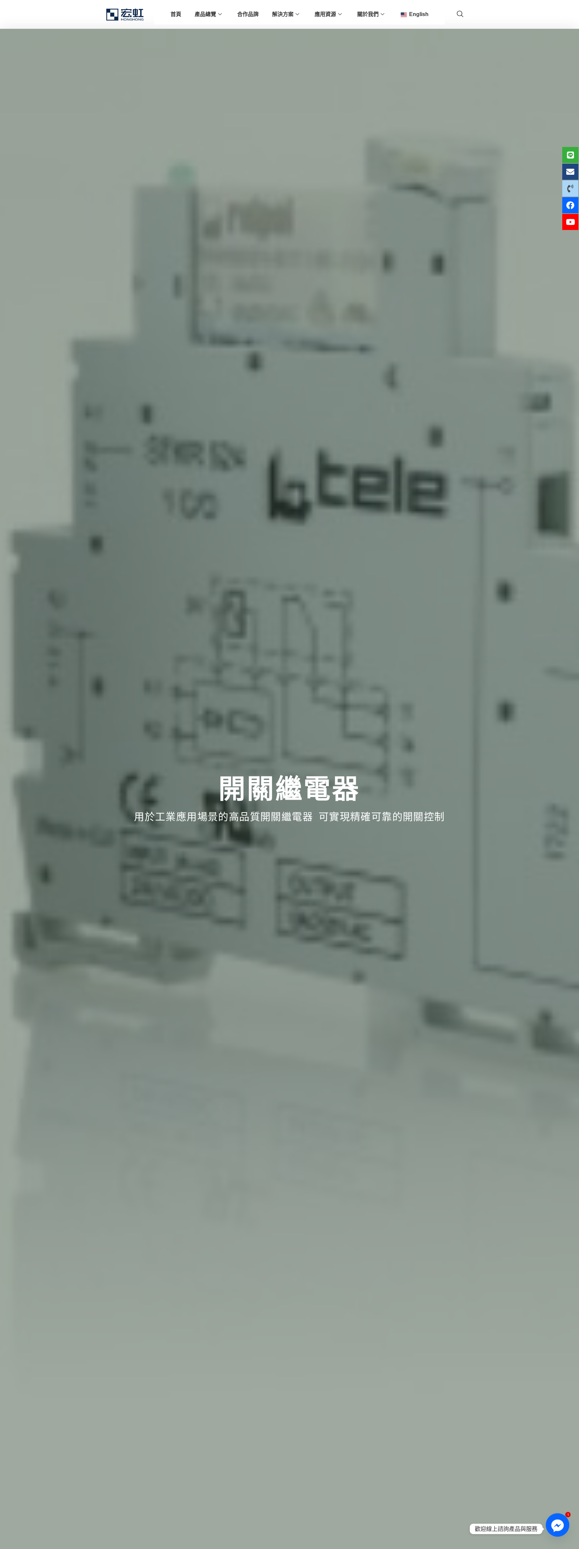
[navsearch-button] (460, 14)
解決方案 (283, 14)
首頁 (176, 14)
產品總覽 (205, 14)
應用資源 (325, 14)
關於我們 (368, 14)
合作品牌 (248, 14)
